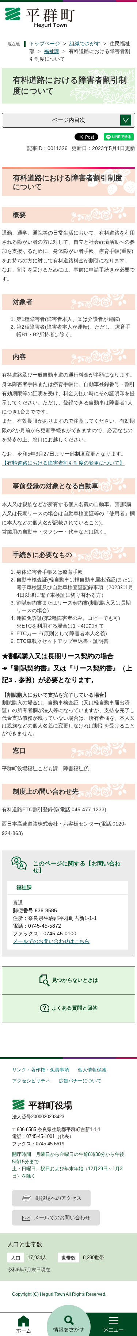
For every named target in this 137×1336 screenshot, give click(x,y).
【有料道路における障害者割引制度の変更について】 (63, 463)
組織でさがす (84, 43)
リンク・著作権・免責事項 (40, 1070)
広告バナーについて (80, 1081)
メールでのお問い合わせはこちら (51, 941)
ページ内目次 (68, 120)
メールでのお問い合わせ (62, 1217)
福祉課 (51, 51)
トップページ (44, 43)
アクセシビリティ (31, 1081)
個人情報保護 (92, 1070)
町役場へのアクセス (58, 1198)
